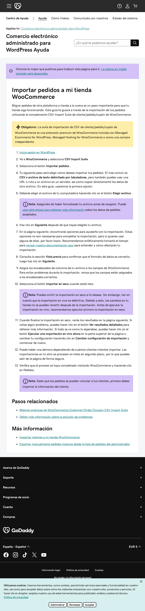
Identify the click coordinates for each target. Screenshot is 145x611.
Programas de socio (16, 497)
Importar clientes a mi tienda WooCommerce (49, 437)
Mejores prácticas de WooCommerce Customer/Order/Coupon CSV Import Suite (73, 409)
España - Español (14, 546)
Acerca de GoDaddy (16, 467)
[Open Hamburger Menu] (7, 6)
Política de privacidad (77, 570)
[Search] (135, 42)
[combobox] (102, 43)
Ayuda (42, 18)
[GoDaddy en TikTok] (25, 556)
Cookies (99, 570)
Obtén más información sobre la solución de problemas (56, 416)
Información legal (51, 570)
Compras (9, 516)
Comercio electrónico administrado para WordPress (55, 28)
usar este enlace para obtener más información (53, 209)
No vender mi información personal (72, 577)
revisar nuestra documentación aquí (50, 245)
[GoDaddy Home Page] (18, 530)
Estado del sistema (125, 18)
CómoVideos (60, 18)
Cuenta (8, 506)
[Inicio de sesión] (127, 6)
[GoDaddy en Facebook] (6, 556)
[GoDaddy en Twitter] (34, 556)
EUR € (133, 546)
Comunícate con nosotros (91, 18)
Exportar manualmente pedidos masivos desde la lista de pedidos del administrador (74, 443)
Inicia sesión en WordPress (37, 152)
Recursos (9, 487)
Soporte (8, 477)
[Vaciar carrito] (135, 6)
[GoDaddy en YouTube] (44, 556)
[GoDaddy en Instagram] (15, 556)
